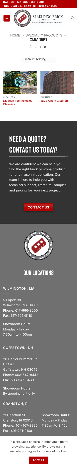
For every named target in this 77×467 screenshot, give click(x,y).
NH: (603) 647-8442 (17, 5)
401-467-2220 (26, 425)
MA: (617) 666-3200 (30, 1)
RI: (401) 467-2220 (45, 5)
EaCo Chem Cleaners (54, 100)
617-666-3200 (26, 310)
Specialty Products (44, 35)
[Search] (72, 18)
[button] (6, 18)
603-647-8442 (26, 375)
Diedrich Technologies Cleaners (17, 102)
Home (15, 35)
